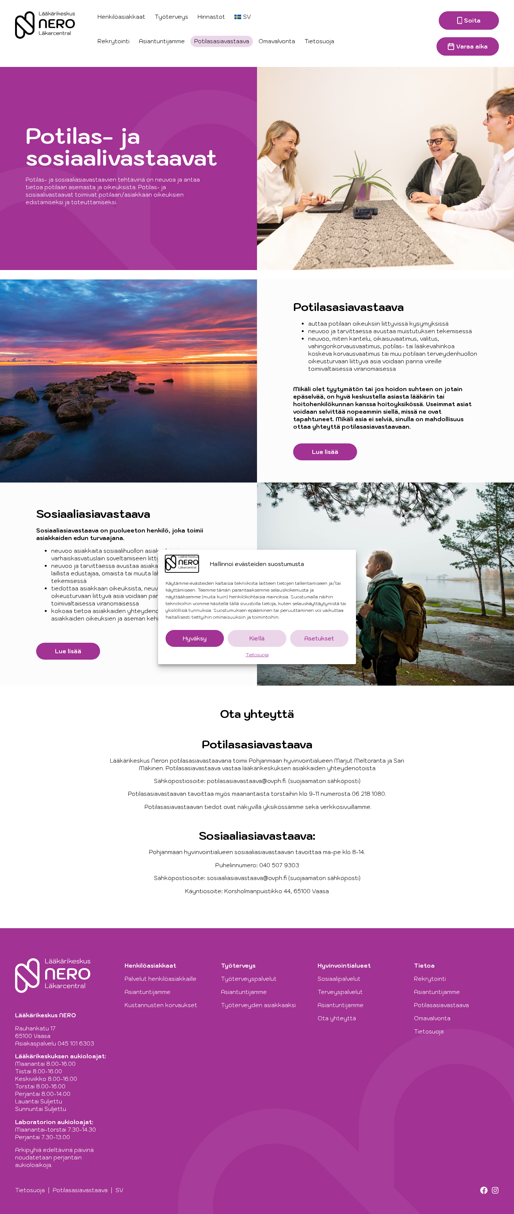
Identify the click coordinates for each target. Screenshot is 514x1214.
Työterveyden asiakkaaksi (258, 1005)
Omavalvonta (277, 41)
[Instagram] (495, 1190)
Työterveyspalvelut (249, 978)
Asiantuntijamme (162, 41)
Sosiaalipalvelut (339, 978)
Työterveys (171, 16)
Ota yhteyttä (337, 1018)
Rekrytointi (113, 41)
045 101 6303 (76, 1043)
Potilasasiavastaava (221, 41)
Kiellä (257, 638)
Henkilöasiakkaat (121, 16)
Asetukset (319, 638)
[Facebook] (484, 1190)
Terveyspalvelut (340, 991)
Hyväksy (195, 638)
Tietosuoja (257, 654)
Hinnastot (211, 16)
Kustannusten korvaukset (161, 1005)
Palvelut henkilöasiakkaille (160, 978)
